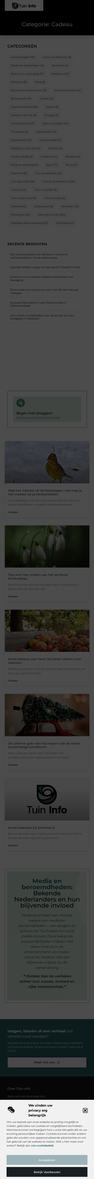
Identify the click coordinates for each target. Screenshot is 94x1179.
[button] (85, 1110)
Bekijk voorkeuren (47, 1172)
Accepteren (47, 1160)
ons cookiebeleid (42, 1145)
